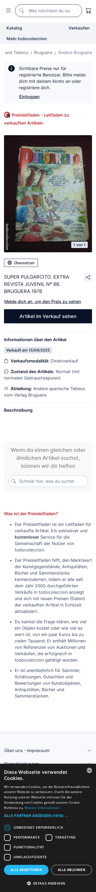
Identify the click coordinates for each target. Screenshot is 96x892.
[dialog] (48, 828)
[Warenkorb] (88, 10)
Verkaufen (79, 28)
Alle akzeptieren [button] (26, 870)
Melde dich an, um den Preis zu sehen (42, 301)
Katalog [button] (14, 28)
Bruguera (43, 52)
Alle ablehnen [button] (71, 870)
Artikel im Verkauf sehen (48, 316)
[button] (48, 815)
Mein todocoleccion (26, 38)
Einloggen (29, 96)
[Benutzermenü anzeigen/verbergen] (7, 10)
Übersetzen (24, 263)
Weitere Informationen (42, 808)
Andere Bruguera (75, 52)
